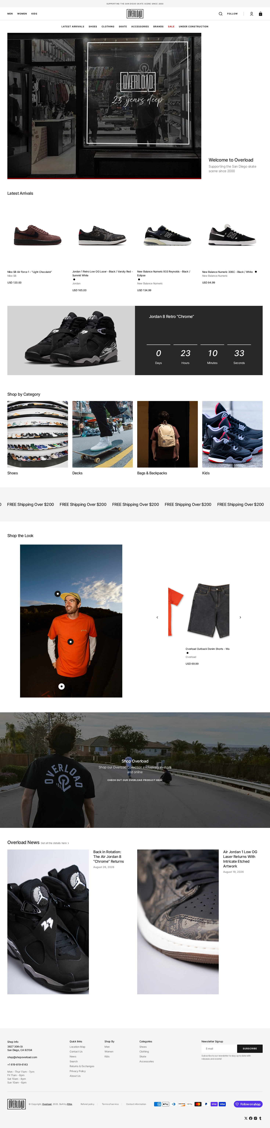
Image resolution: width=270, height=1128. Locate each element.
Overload (47, 1104)
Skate (142, 1056)
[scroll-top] (262, 1120)
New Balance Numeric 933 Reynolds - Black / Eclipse (163, 273)
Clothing (144, 1051)
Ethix (69, 1104)
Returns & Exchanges (82, 1066)
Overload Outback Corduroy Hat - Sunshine (193, 649)
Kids (107, 1056)
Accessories (146, 1061)
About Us (75, 1075)
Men (107, 1046)
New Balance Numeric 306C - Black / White (227, 271)
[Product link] (37, 242)
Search (74, 1061)
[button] (220, 13)
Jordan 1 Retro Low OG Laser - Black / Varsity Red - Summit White (102, 273)
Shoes (143, 1046)
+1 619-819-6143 (17, 1064)
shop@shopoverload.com (22, 1057)
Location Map (77, 1046)
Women (109, 1051)
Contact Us (76, 1051)
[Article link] (70, 933)
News (73, 1056)
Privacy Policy (78, 1071)
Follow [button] (232, 13)
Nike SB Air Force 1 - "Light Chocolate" (29, 271)
